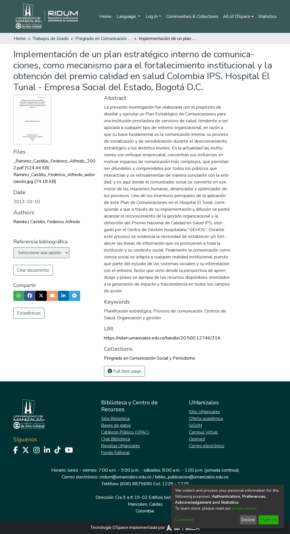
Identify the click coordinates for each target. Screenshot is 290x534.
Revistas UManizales (120, 446)
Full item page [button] (126, 371)
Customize (184, 519)
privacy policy (244, 508)
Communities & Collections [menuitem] (192, 16)
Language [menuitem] (127, 16)
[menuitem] (238, 16)
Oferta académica (206, 418)
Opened (197, 439)
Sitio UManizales (204, 412)
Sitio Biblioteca (115, 418)
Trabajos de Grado (51, 38)
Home (105, 16)
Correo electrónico (206, 446)
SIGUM (195, 425)
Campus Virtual (203, 432)
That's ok (268, 519)
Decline (248, 519)
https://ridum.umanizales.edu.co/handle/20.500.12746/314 (162, 338)
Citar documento (33, 270)
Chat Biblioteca (115, 439)
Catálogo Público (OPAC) (125, 432)
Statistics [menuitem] (267, 16)
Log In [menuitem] (152, 16)
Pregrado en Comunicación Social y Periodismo (103, 38)
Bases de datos (116, 425)
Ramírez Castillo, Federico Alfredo (46, 222)
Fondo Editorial (115, 452)
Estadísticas (29, 313)
